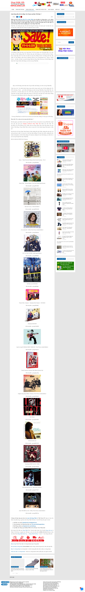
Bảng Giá (57, 9)
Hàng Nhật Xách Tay (22, 533)
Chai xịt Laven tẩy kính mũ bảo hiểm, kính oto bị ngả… (68, 232)
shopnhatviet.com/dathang (29, 526)
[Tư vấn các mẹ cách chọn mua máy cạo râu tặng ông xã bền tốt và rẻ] (59, 251)
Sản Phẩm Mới (61, 157)
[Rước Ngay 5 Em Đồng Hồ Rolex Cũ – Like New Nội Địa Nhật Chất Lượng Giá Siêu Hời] (59, 228)
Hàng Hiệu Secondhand (30, 566)
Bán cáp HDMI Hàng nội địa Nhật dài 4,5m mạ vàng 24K (67, 190)
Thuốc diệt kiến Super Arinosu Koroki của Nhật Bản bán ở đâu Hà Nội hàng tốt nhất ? (46, 569)
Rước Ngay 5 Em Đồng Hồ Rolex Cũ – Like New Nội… (67, 228)
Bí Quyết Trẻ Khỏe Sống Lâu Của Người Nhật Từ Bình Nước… (67, 237)
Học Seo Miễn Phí (61, 258)
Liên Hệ (62, 9)
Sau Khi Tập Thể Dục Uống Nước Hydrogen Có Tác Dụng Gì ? (67, 184)
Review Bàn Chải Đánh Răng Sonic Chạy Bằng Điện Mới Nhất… (67, 165)
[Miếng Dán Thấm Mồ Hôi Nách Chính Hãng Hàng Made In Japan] (59, 170)
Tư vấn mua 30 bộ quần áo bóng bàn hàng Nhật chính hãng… (67, 208)
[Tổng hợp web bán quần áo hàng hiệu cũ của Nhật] (59, 161)
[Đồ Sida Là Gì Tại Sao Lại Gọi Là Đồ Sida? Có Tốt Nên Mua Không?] (59, 194)
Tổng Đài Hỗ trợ (61, 106)
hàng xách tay (49, 530)
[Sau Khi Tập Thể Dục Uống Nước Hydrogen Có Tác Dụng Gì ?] (59, 185)
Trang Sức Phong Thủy (41, 9)
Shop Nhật (25, 530)
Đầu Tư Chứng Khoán (15, 549)
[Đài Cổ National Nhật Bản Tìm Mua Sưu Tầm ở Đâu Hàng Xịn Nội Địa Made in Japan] (59, 179)
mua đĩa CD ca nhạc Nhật (27, 19)
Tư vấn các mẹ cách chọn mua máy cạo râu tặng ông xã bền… (68, 251)
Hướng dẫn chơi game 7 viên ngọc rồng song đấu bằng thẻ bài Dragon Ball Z (17, 569)
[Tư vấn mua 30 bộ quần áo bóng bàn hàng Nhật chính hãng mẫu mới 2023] (59, 209)
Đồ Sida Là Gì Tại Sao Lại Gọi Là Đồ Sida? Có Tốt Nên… (67, 194)
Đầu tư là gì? (14, 544)
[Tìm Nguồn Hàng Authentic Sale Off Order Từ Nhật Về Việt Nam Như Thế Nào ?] (59, 214)
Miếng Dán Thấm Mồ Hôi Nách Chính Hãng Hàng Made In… (68, 170)
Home (13, 9)
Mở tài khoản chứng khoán (17, 546)
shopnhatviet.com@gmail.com (29, 522)
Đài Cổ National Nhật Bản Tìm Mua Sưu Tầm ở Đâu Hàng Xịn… (67, 179)
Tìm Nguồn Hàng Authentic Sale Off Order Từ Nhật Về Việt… (67, 214)
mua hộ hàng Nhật (32, 518)
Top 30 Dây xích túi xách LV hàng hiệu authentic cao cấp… (68, 246)
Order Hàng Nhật (30, 9)
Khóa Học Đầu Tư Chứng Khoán (18, 551)
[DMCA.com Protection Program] (49, 590)
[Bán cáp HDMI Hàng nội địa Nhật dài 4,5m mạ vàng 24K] (59, 190)
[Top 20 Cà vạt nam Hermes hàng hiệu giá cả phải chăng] (32, 563)
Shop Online (51, 9)
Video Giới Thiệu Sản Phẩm (63, 141)
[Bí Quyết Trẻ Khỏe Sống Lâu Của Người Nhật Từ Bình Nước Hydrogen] (59, 237)
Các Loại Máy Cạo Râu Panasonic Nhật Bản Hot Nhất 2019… (67, 203)
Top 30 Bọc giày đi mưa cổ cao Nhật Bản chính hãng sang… (68, 223)
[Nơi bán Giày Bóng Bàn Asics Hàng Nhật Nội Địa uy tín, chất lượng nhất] (59, 199)
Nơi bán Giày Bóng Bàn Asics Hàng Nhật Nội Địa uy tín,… (67, 199)
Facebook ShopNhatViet (63, 58)
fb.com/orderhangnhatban (38, 524)
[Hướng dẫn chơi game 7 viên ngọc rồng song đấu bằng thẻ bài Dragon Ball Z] (17, 563)
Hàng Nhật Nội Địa (20, 9)
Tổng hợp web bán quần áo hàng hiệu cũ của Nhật (67, 160)
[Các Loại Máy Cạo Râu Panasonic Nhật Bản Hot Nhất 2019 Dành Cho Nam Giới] (59, 203)
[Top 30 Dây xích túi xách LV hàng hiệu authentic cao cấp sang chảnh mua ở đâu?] (59, 247)
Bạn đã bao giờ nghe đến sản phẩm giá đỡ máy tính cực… (67, 219)
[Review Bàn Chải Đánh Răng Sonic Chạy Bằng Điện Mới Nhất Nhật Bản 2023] (59, 165)
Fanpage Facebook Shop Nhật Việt (32, 123)
